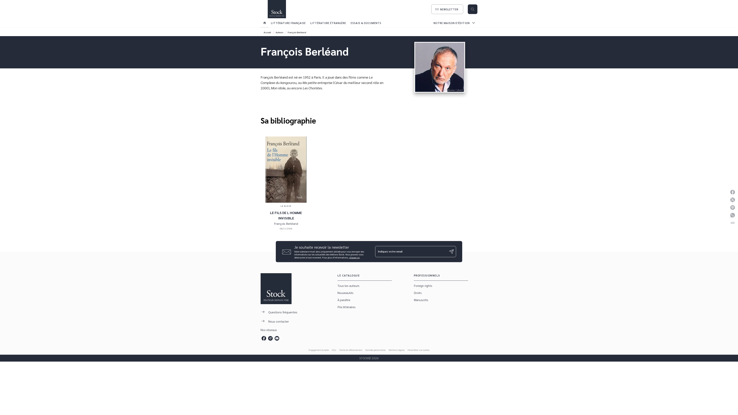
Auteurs (279, 32)
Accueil (267, 32)
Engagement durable (319, 349)
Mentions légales (397, 349)
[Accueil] (277, 9)
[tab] (265, 22)
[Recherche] (472, 9)
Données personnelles (375, 349)
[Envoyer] (451, 251)
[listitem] (264, 338)
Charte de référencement (350, 349)
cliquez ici (354, 257)
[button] (447, 9)
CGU (334, 349)
